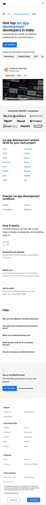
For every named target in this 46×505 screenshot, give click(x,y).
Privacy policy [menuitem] (8, 482)
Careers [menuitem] (6, 464)
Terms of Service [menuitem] (9, 477)
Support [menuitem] (6, 427)
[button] (25, 75)
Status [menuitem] (26, 446)
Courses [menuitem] (6, 437)
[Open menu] (42, 3)
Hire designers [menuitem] (29, 412)
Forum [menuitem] (26, 427)
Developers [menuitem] (28, 437)
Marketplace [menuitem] (7, 416)
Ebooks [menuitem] (6, 446)
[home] (4, 4)
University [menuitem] (6, 432)
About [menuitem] (5, 459)
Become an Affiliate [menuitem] (31, 464)
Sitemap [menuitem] (27, 459)
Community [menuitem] (28, 432)
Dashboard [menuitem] (7, 412)
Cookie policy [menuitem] (29, 477)
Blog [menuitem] (5, 441)
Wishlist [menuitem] (26, 441)
